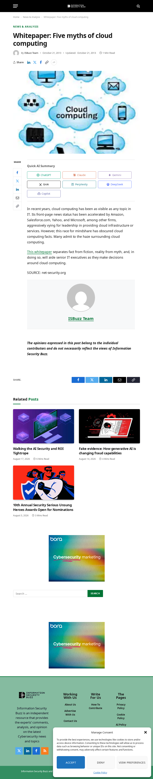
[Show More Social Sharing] (54, 62)
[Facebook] (17, 172)
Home (16, 17)
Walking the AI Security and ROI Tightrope (38, 450)
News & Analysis (31, 17)
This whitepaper (39, 251)
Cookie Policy (100, 772)
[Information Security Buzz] (76, 6)
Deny (100, 762)
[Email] (17, 197)
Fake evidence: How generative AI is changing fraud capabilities (107, 450)
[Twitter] (17, 181)
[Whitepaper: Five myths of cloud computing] (76, 112)
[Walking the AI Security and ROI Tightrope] (43, 426)
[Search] (138, 6)
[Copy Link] (46, 62)
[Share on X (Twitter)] (35, 62)
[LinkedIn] (17, 189)
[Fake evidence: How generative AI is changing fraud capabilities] (109, 426)
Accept (71, 762)
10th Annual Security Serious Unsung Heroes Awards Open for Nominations (43, 507)
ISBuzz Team (31, 53)
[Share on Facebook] (40, 62)
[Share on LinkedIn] (29, 62)
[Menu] (15, 6)
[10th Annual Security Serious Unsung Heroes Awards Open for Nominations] (43, 483)
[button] (145, 732)
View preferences (132, 762)
